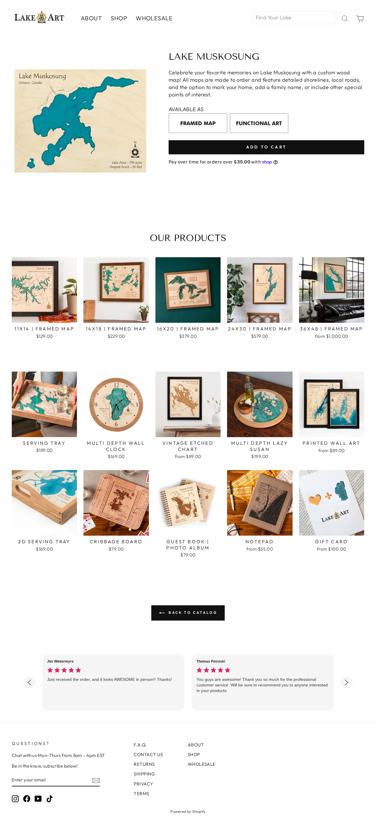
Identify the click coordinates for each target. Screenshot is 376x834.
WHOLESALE (154, 18)
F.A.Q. (140, 745)
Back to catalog (192, 612)
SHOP (119, 18)
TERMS (141, 793)
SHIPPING (144, 774)
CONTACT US (148, 754)
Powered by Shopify (187, 811)
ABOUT (91, 18)
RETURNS (144, 764)
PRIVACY (143, 784)
